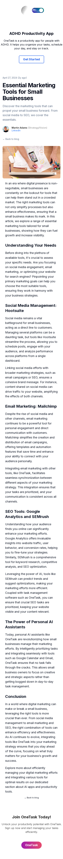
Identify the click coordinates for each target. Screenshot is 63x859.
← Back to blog (11, 139)
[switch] (38, 10)
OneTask (25, 473)
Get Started (31, 59)
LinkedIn (16, 130)
